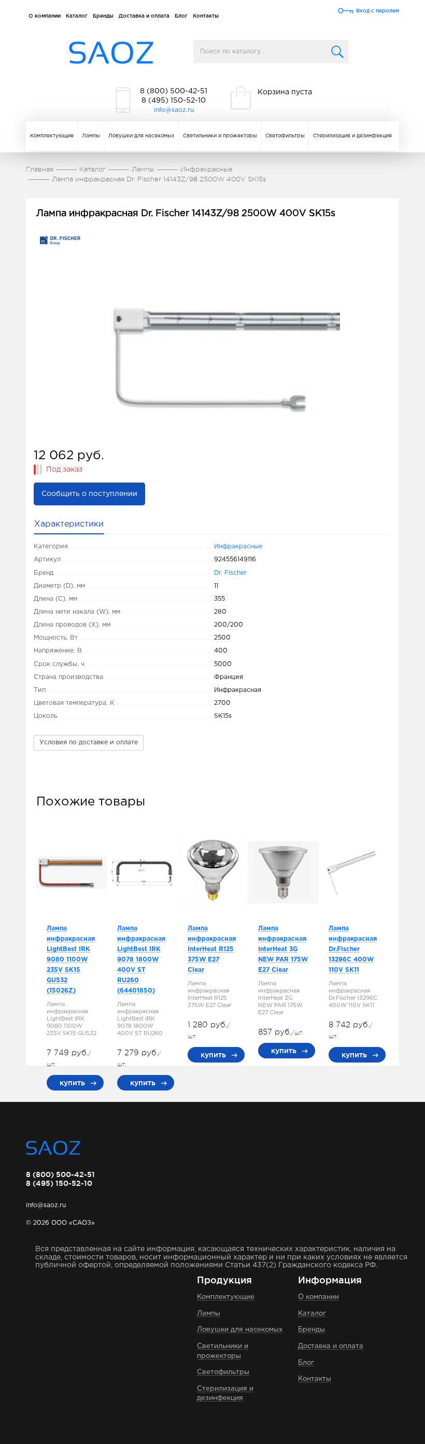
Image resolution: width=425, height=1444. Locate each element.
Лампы (91, 136)
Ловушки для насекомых (141, 136)
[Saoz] (111, 53)
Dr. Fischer (230, 573)
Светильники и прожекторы (220, 136)
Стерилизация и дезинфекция (352, 136)
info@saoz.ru (174, 110)
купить (72, 1083)
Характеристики (69, 524)
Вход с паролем (377, 10)
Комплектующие (52, 136)
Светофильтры (285, 136)
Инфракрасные (238, 546)
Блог (181, 16)
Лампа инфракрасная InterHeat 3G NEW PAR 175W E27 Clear (283, 949)
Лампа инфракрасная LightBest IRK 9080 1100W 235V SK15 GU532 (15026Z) (71, 960)
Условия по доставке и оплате (88, 742)
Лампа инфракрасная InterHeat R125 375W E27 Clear (212, 949)
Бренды (103, 16)
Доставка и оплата (144, 16)
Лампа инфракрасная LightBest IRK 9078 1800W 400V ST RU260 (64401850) (141, 960)
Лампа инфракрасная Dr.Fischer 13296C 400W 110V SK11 (353, 949)
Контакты (206, 16)
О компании (45, 16)
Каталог (77, 16)
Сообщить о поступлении (89, 494)
